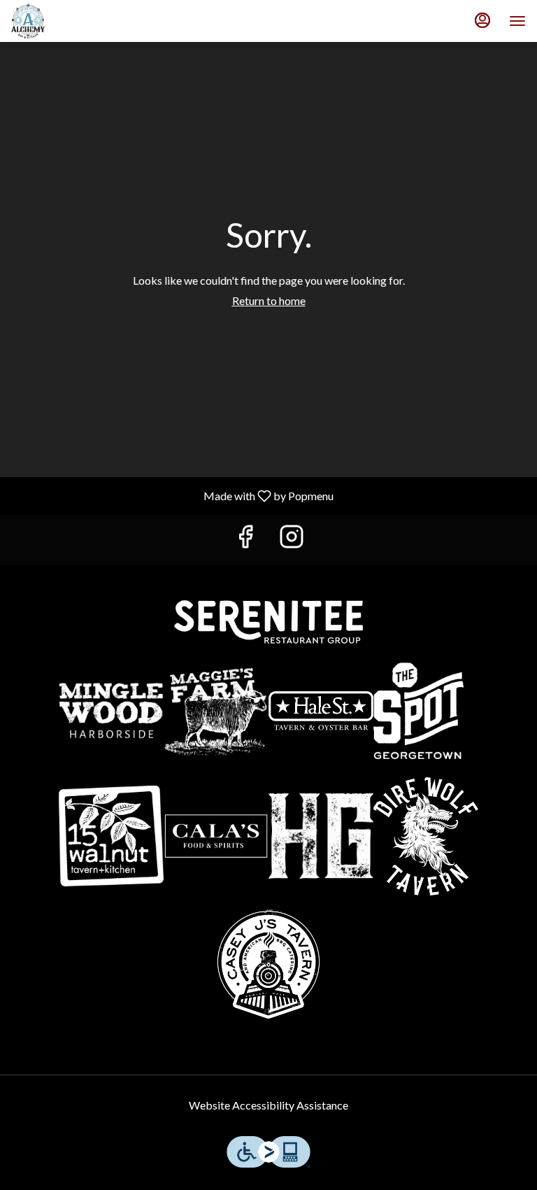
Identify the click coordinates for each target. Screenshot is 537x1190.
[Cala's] (216, 836)
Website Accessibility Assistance (268, 1105)
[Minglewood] (111, 710)
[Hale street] (320, 710)
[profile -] (482, 20)
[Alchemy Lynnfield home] (74, 20)
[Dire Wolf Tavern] (425, 836)
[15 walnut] (111, 836)
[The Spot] (425, 710)
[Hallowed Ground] (320, 836)
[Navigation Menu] (517, 21)
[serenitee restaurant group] (268, 620)
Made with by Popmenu (172, 495)
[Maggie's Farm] (216, 711)
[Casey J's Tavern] (268, 964)
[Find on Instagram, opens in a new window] (291, 540)
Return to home (269, 300)
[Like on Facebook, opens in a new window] (245, 540)
